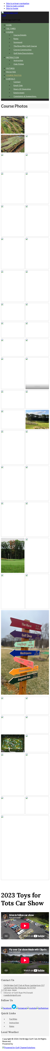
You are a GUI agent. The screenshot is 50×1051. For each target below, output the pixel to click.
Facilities (13, 1019)
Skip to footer (12, 8)
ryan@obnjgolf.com (12, 995)
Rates (11, 1026)
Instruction (14, 1022)
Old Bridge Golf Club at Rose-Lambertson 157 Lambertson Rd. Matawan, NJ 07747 (24, 986)
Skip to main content (15, 6)
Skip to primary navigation (17, 3)
